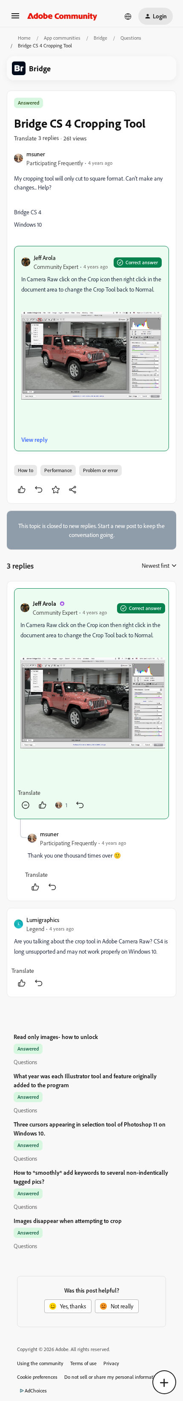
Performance (58, 470)
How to (25, 470)
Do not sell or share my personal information (112, 1377)
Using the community (40, 1363)
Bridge (100, 38)
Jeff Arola (45, 257)
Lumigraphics (42, 919)
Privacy (111, 1363)
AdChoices (36, 1390)
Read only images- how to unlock (56, 1036)
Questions (130, 38)
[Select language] (128, 16)
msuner (35, 154)
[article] (91, 703)
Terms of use (83, 1363)
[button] (15, 18)
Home (24, 38)
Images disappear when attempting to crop (68, 1220)
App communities (62, 38)
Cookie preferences (37, 1377)
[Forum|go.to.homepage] (62, 16)
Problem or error (100, 470)
